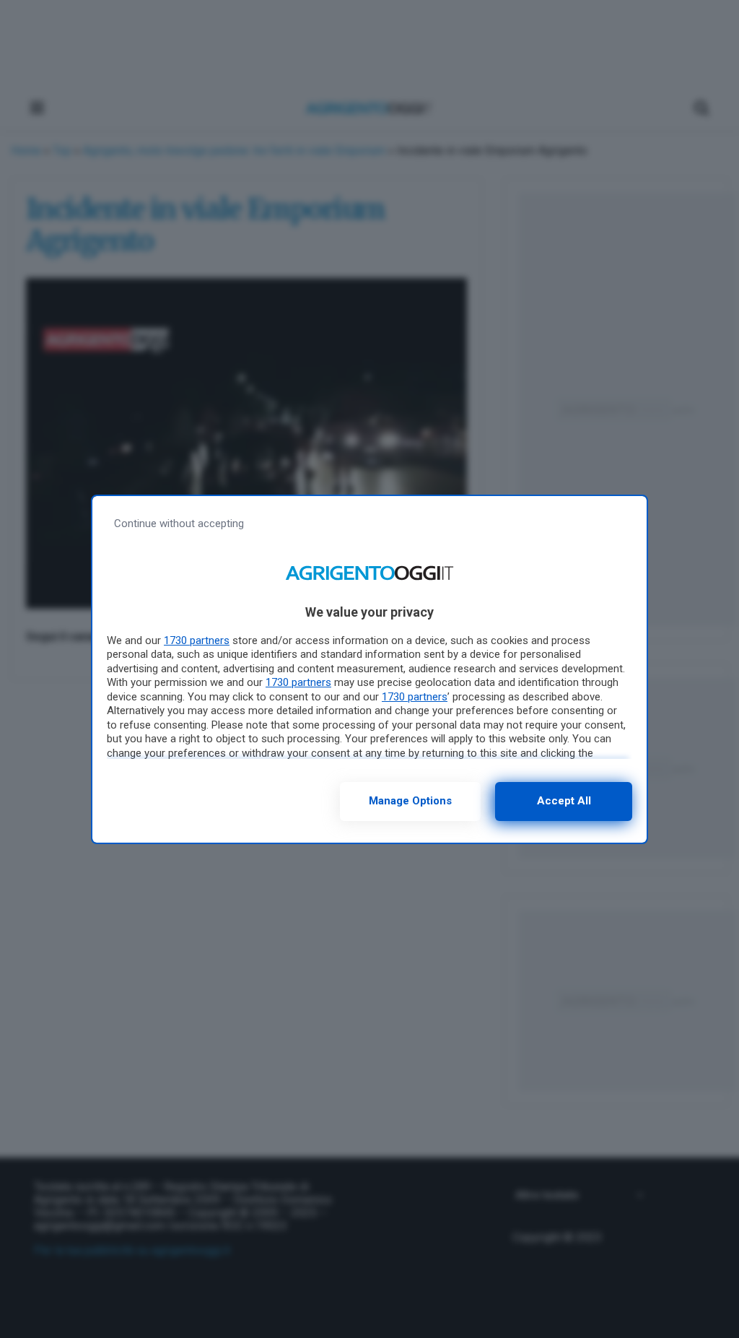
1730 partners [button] (196, 640)
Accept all (564, 800)
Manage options (410, 800)
